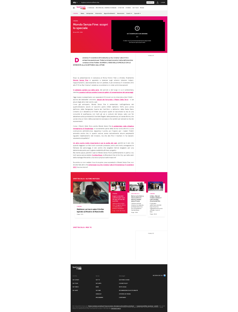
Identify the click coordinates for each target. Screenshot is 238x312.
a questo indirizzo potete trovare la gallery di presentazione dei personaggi (106, 92)
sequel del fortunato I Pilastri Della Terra (112, 100)
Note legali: (122, 276)
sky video (76, 287)
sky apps (98, 283)
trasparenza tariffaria (142, 306)
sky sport (76, 280)
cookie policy (123, 283)
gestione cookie (124, 280)
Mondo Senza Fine (80, 80)
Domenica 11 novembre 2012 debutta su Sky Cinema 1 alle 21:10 (104, 58)
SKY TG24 (135, 7)
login (163, 2)
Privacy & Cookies (108, 306)
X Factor (121, 7)
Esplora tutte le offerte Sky (90, 2)
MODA (142, 7)
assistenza (150, 306)
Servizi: (98, 276)
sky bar (98, 290)
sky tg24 (75, 283)
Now (97, 287)
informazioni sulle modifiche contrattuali (124, 306)
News (82, 13)
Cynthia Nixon (97, 155)
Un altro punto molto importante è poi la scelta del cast (95, 143)
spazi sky (99, 294)
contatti (156, 306)
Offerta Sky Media (125, 294)
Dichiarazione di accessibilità (128, 290)
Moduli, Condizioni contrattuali (96, 306)
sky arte (75, 290)
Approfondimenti (109, 13)
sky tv (98, 280)
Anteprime (89, 13)
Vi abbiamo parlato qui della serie (86, 90)
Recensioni (120, 13)
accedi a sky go (158, 275)
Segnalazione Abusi (116, 308)
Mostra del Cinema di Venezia (106, 7)
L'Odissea (91, 7)
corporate (122, 297)
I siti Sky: (75, 276)
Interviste (98, 13)
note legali (122, 287)
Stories (128, 7)
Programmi (99, 297)
